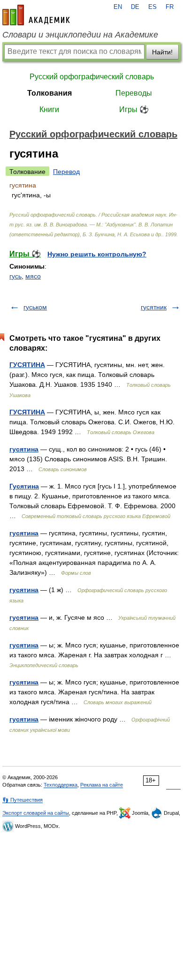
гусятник (154, 307)
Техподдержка (60, 785)
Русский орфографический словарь (92, 77)
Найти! (162, 52)
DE (135, 7)
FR (170, 7)
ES (152, 7)
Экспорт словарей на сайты (35, 813)
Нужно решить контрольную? (96, 254)
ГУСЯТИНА (27, 364)
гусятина (23, 449)
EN (118, 7)
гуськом (35, 307)
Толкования (49, 93)
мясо (33, 276)
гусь (15, 276)
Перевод (66, 171)
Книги (49, 109)
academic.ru (36, 15)
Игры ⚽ (134, 109)
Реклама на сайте (101, 785)
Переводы (133, 93)
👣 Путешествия (22, 800)
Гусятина (24, 486)
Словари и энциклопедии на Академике (80, 34)
